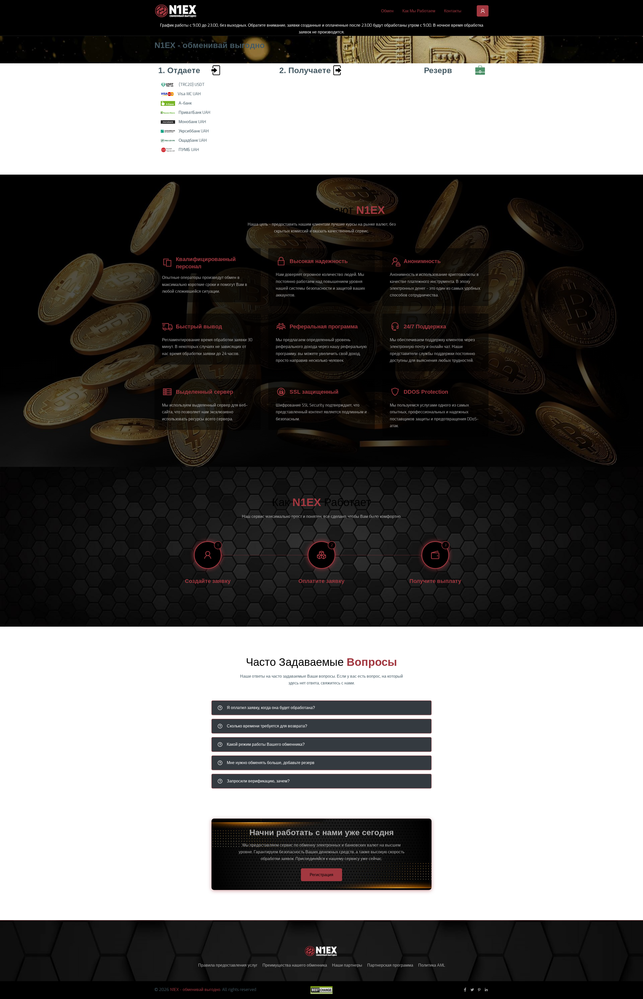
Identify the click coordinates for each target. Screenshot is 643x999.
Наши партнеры (347, 965)
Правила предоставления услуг (227, 965)
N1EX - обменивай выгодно (195, 989)
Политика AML (431, 965)
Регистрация (321, 874)
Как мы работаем (418, 11)
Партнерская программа (390, 965)
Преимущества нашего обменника (294, 965)
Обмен (387, 11)
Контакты (452, 11)
